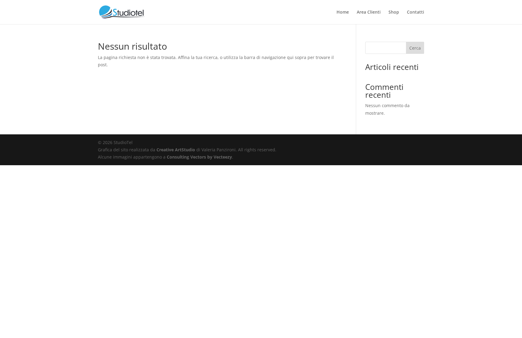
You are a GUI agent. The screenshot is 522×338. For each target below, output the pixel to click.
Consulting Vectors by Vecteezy (199, 157)
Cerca (415, 48)
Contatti (415, 12)
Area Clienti (369, 12)
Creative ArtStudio (175, 150)
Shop (393, 12)
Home (343, 12)
